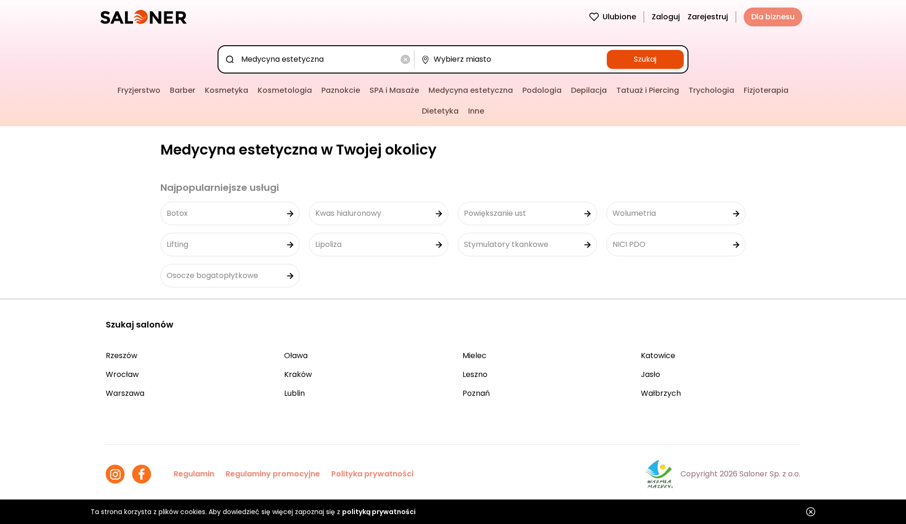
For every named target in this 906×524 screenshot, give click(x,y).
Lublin (294, 393)
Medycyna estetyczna (470, 90)
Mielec (474, 355)
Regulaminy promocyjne (273, 473)
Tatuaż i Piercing (647, 90)
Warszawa (125, 393)
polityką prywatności (379, 511)
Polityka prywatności (372, 473)
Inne (476, 111)
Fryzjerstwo (138, 90)
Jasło (650, 374)
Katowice (658, 355)
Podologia (542, 90)
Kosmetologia (285, 90)
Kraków (298, 374)
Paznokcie (340, 90)
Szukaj (645, 59)
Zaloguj (666, 16)
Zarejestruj (708, 16)
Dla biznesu (773, 16)
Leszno (474, 374)
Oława (296, 355)
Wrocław (122, 374)
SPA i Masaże (394, 90)
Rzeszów (121, 355)
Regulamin (194, 473)
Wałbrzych (661, 393)
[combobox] (317, 59)
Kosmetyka (226, 90)
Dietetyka (440, 111)
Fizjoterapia (766, 90)
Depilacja (589, 90)
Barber (182, 90)
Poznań (476, 393)
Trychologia (711, 90)
